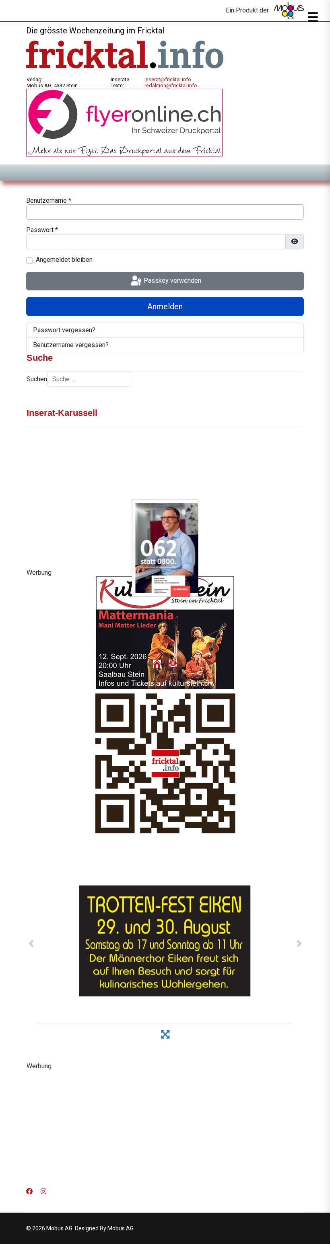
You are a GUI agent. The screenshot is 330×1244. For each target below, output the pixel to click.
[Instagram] (43, 1191)
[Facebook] (29, 1191)
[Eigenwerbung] (124, 122)
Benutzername (48, 200)
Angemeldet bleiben (64, 259)
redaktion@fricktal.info (170, 85)
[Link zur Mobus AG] (289, 10)
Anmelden (165, 306)
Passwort (42, 230)
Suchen (37, 379)
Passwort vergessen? (64, 330)
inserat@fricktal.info (167, 79)
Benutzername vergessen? (71, 345)
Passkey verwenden (171, 280)
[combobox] (89, 379)
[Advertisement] (165, 1126)
